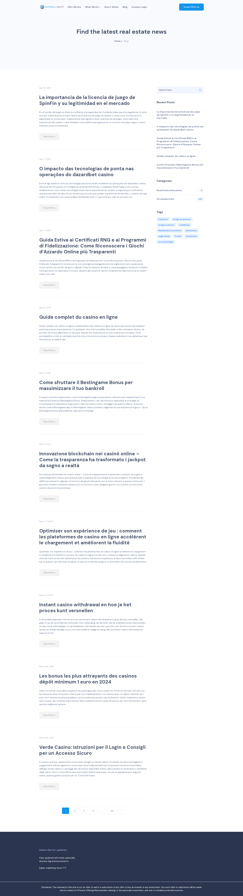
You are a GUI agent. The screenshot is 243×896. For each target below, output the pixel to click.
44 (112, 810)
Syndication (191, 236)
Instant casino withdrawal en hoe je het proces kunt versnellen (85, 608)
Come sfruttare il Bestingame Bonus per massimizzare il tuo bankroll (86, 385)
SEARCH (200, 90)
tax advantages (165, 242)
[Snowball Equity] (52, 6)
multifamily (184, 225)
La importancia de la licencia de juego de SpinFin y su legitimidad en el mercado (87, 100)
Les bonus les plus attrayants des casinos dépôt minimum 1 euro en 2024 (88, 679)
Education (163, 219)
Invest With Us (191, 6)
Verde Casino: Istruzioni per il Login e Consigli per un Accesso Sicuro (92, 750)
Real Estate (191, 230)
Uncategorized (165, 198)
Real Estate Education (169, 190)
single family (164, 236)
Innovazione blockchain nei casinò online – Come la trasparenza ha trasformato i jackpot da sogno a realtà (92, 460)
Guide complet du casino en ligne (78, 317)
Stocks (178, 236)
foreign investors (166, 225)
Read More (49, 136)
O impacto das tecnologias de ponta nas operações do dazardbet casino (86, 171)
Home (117, 41)
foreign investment (182, 219)
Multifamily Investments (169, 230)
